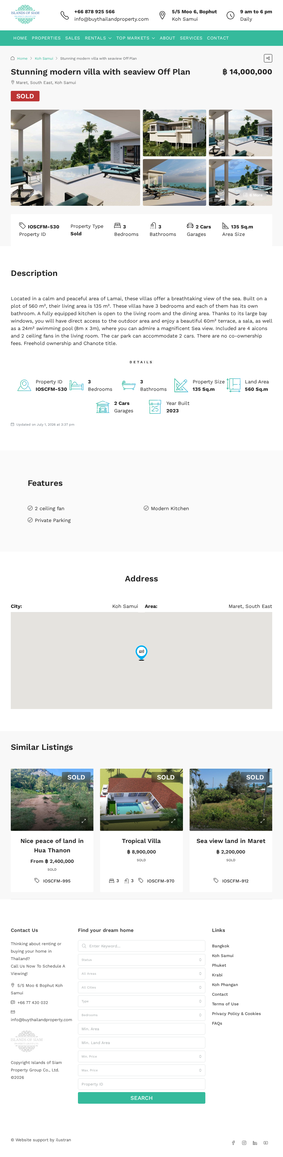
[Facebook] (234, 1143)
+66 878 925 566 (94, 11)
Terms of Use (225, 1003)
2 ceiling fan (49, 508)
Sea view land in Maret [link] (230, 840)
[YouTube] (267, 1143)
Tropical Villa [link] (141, 840)
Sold (25, 96)
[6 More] (240, 182)
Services (191, 38)
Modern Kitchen (170, 508)
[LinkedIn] (256, 1143)
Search (141, 1098)
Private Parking (53, 520)
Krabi (217, 974)
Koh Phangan (225, 984)
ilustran (63, 1139)
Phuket (219, 965)
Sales (72, 38)
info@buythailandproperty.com (111, 19)
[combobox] (141, 960)
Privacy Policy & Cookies (236, 1013)
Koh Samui (44, 58)
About (167, 38)
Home (20, 38)
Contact (218, 38)
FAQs (217, 1023)
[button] (268, 58)
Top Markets (133, 38)
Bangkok (220, 945)
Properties (46, 38)
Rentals (95, 38)
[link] (52, 800)
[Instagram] (245, 1143)
